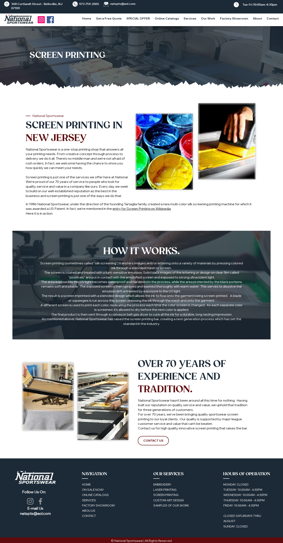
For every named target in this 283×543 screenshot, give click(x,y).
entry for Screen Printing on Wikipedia (141, 209)
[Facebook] (40, 501)
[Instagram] (41, 19)
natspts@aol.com (122, 4)
